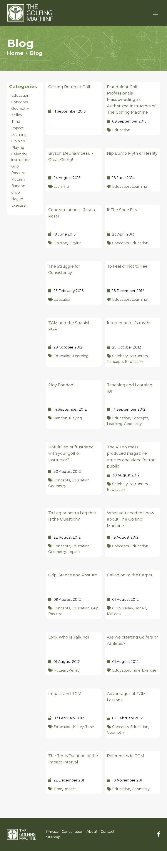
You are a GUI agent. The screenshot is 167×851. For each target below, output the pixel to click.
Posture (55, 614)
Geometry (133, 424)
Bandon (60, 418)
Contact (108, 831)
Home (15, 53)
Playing (75, 243)
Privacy (52, 831)
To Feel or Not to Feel (128, 266)
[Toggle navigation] (155, 13)
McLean (114, 614)
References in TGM (125, 755)
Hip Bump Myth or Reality (132, 153)
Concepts (120, 243)
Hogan (140, 608)
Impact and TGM (64, 693)
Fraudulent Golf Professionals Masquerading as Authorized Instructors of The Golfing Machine (131, 100)
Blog (36, 53)
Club (116, 608)
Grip (95, 608)
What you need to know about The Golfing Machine (130, 519)
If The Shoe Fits (122, 209)
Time (136, 670)
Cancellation (73, 831)
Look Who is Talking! (68, 637)
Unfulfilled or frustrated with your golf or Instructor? (71, 453)
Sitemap (53, 837)
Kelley (127, 608)
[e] (21, 834)
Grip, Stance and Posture (72, 575)
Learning (61, 186)
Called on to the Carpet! (130, 575)
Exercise (149, 670)
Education (121, 130)
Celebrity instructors (130, 356)
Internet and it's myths (129, 322)
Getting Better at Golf (69, 87)
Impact (73, 552)
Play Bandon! (61, 385)
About (92, 831)
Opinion (60, 243)
